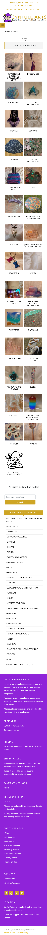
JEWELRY (11, 583)
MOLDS (10, 598)
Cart (38, 9)
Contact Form (10, 879)
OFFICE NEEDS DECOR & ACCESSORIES (22, 608)
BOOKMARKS (12, 527)
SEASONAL (11, 644)
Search (20, 502)
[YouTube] (11, 893)
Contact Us (11, 9)
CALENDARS (12, 532)
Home (7, 31)
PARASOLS (11, 619)
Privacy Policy (11, 858)
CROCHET (11, 542)
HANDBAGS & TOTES (15, 562)
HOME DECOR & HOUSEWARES (19, 578)
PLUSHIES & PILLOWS (15, 629)
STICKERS (11, 654)
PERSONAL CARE (14, 624)
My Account (23, 9)
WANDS (10, 659)
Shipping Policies (12, 849)
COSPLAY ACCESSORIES (17, 537)
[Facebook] (6, 893)
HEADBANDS (12, 573)
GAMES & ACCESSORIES (17, 557)
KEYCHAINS (11, 593)
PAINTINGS (11, 613)
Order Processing (12, 845)
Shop (32, 9)
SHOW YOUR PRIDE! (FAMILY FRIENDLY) (22, 649)
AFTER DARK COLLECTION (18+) (20, 664)
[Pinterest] (17, 893)
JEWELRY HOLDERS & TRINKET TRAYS (22, 588)
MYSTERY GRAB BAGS (16, 603)
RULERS (10, 639)
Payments (9, 841)
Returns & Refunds (13, 854)
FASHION (10, 552)
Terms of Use (11, 862)
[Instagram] (22, 893)
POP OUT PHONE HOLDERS (18, 634)
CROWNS (10, 547)
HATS (9, 567)
